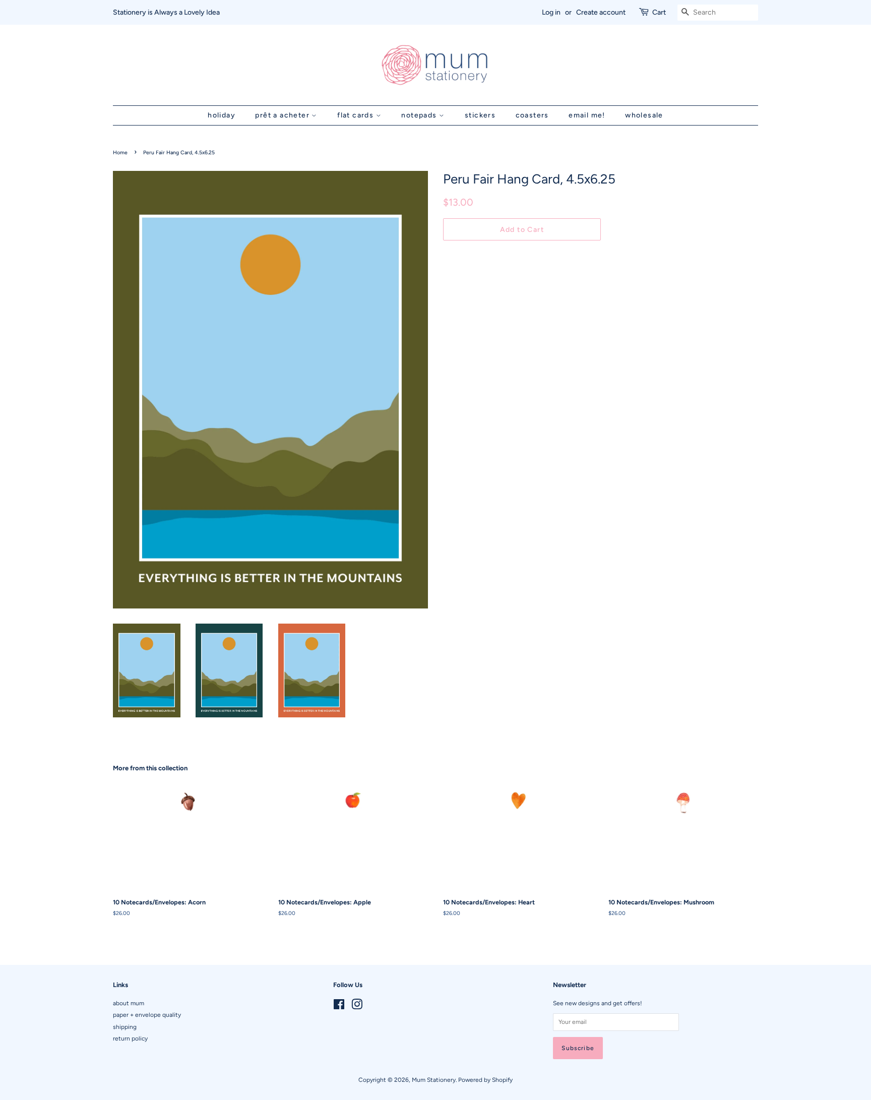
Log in (551, 12)
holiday (221, 115)
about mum (128, 1003)
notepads (420, 115)
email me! (587, 115)
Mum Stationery (434, 1079)
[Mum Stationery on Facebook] (339, 1006)
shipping (125, 1026)
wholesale (644, 115)
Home (120, 152)
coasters (532, 115)
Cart (659, 12)
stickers (480, 115)
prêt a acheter (283, 115)
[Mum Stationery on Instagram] (356, 1006)
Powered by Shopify (485, 1079)
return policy (130, 1038)
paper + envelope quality (147, 1014)
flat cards (356, 115)
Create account (601, 12)
